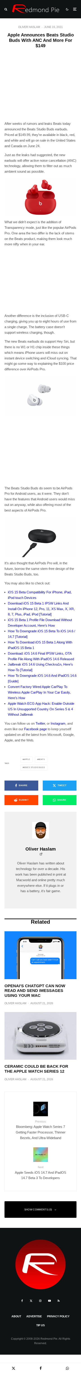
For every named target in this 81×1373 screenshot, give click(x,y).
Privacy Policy (58, 1316)
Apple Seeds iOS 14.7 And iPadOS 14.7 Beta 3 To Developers (40, 1173)
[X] (31, 1300)
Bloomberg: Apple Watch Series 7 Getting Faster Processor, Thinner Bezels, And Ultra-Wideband (40, 1130)
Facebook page (35, 729)
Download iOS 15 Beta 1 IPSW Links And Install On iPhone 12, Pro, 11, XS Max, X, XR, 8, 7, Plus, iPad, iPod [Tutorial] (41, 608)
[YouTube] (49, 1300)
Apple (27, 759)
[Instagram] (40, 1300)
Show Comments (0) (38, 1209)
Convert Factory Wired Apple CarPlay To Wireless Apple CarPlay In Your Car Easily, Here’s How (39, 692)
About (16, 1316)
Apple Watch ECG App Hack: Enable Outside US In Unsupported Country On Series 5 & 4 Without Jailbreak (41, 709)
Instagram (58, 723)
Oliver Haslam (29, 27)
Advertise (34, 1316)
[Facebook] (22, 1300)
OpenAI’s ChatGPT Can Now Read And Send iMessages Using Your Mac (34, 991)
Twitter (40, 723)
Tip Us (40, 1325)
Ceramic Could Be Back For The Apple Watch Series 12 (36, 1069)
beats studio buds (34, 767)
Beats (41, 759)
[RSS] (58, 1300)
